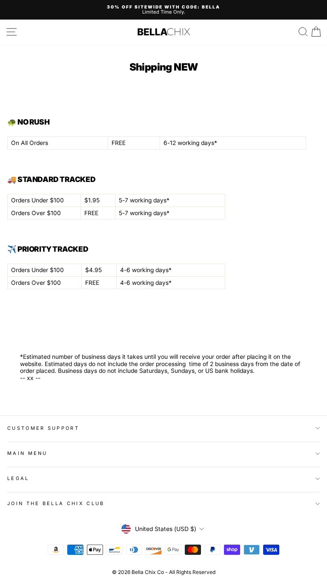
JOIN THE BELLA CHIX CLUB (56, 503)
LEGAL (18, 478)
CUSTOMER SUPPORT (43, 428)
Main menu (27, 453)
